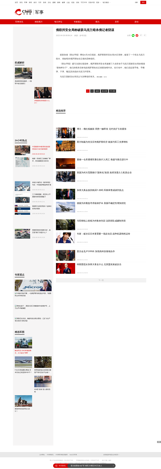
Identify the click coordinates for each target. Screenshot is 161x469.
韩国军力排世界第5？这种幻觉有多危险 (41, 207)
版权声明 (83, 463)
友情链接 (96, 463)
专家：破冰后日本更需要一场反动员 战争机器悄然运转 (103, 234)
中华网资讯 (50, 454)
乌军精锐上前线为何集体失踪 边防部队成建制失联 (101, 221)
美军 (117, 22)
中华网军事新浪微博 (61, 454)
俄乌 (97, 22)
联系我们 (71, 463)
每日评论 (58, 22)
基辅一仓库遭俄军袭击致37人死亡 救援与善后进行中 (102, 159)
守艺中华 (84, 2)
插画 (58, 2)
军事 (25, 2)
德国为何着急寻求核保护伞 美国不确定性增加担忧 (101, 203)
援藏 (54, 2)
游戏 (44, 2)
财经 (30, 2)
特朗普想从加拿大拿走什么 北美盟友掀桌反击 (99, 264)
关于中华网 (58, 463)
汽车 (39, 2)
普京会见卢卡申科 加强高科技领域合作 (96, 251)
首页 (16, 2)
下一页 (112, 91)
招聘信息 (77, 463)
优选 (72, 2)
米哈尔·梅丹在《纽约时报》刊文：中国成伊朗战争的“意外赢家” (41, 183)
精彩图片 (39, 22)
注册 (136, 2)
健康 (63, 2)
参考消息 (83, 35)
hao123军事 (73, 454)
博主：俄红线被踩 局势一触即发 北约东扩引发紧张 (101, 129)
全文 (97, 91)
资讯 (21, 2)
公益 (68, 2)
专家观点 (78, 22)
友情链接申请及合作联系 (111, 454)
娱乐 (35, 2)
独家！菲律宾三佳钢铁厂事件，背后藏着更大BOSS (41, 160)
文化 (49, 2)
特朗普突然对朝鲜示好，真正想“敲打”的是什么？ (41, 231)
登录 (143, 2)
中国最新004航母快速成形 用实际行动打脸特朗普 (41, 148)
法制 (77, 2)
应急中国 (91, 2)
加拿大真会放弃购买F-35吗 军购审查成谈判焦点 (100, 190)
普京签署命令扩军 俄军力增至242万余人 (86, 466)
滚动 (136, 22)
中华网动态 (103, 463)
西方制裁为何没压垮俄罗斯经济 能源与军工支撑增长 (102, 142)
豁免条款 (90, 463)
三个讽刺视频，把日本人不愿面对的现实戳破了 (41, 195)
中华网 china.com (24, 12)
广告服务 (65, 463)
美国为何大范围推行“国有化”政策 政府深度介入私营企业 (104, 172)
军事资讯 (19, 22)
